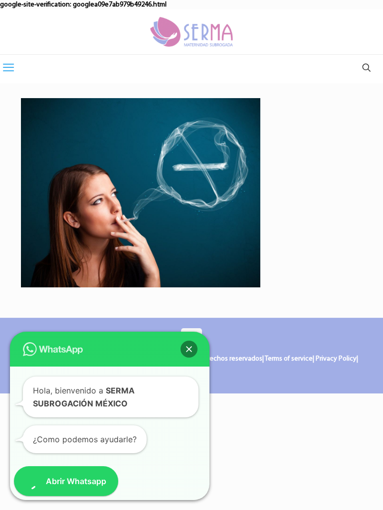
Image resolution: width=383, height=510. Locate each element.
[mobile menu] (8, 68)
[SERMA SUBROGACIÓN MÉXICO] (191, 31)
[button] (189, 349)
